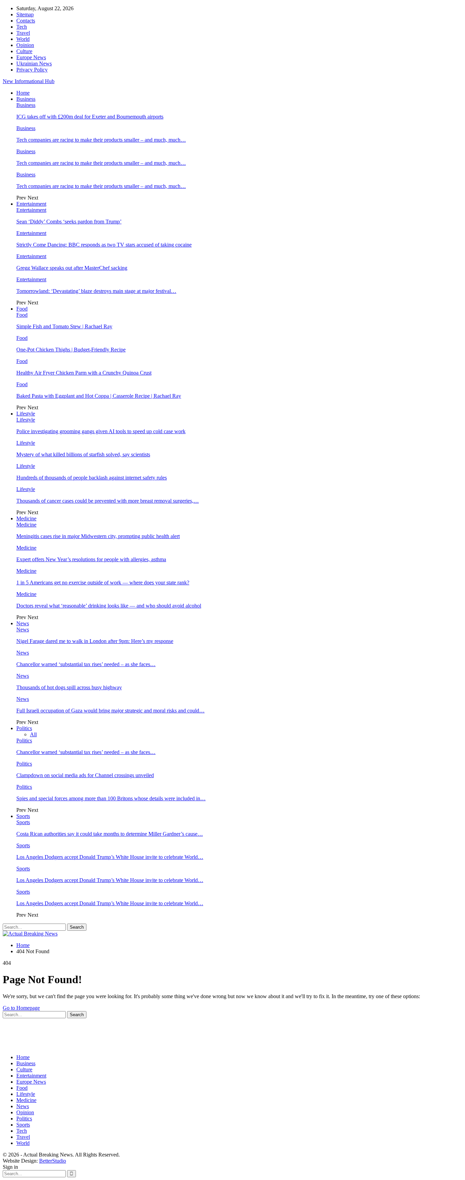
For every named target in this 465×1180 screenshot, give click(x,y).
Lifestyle (25, 413)
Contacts (25, 20)
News (22, 623)
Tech (21, 27)
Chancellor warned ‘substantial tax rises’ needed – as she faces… (86, 664)
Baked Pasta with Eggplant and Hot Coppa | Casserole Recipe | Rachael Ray (98, 396)
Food (22, 309)
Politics (24, 728)
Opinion (25, 45)
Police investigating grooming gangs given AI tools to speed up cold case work (101, 431)
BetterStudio (52, 1161)
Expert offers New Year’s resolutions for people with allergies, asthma (91, 559)
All (33, 734)
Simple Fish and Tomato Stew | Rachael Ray (64, 326)
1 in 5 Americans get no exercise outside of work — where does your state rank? (102, 582)
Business (25, 99)
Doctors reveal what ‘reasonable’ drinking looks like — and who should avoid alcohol (108, 606)
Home (23, 93)
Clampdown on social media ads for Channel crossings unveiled (85, 775)
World (23, 39)
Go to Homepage (21, 1008)
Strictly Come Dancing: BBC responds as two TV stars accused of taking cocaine (104, 245)
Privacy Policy (32, 70)
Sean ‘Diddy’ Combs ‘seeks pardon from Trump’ (69, 221)
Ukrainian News (34, 63)
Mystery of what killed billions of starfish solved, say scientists (83, 454)
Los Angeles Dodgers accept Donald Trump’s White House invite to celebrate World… (109, 857)
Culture (24, 51)
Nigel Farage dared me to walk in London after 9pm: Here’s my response (94, 641)
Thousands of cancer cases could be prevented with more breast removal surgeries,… (107, 501)
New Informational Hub (28, 81)
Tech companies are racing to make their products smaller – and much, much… (101, 140)
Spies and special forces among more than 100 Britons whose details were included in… (111, 798)
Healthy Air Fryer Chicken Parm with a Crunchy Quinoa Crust (83, 373)
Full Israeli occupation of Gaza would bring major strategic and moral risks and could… (110, 710)
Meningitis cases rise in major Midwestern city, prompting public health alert (98, 536)
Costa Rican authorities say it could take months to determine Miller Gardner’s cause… (109, 834)
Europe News (31, 57)
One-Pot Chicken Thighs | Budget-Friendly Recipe (71, 349)
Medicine (26, 518)
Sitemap (25, 14)
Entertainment (31, 204)
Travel (23, 33)
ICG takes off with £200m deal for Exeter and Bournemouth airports (89, 117)
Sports (23, 816)
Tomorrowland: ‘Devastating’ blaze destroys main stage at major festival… (96, 291)
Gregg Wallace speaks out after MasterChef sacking (71, 268)
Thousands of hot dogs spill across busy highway (69, 687)
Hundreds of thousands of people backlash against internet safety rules (91, 478)
